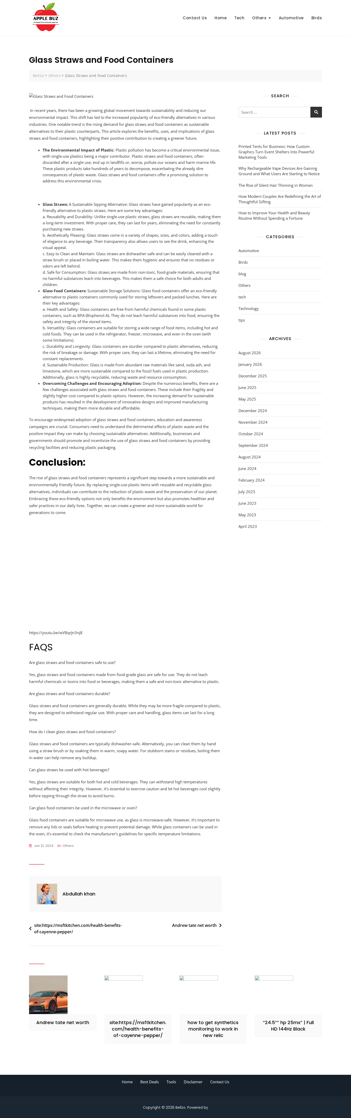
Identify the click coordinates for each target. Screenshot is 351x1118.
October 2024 (250, 433)
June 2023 (247, 503)
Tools (171, 1081)
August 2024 (249, 456)
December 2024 (252, 410)
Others (259, 18)
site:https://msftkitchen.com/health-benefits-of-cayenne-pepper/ (78, 928)
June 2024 (247, 468)
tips (241, 320)
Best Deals (149, 1081)
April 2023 (247, 526)
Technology (248, 308)
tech (242, 296)
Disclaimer (193, 1081)
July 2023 (246, 491)
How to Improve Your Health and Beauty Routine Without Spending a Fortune (274, 215)
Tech (239, 18)
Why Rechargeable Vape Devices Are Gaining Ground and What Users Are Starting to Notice (279, 171)
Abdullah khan (78, 894)
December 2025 (252, 375)
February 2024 (251, 480)
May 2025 (247, 399)
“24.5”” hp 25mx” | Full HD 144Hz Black (288, 1025)
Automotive (291, 18)
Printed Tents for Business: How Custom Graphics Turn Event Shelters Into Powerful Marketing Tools (276, 152)
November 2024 (252, 422)
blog (242, 273)
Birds (316, 18)
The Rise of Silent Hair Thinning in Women (275, 185)
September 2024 (253, 445)
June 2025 (247, 387)
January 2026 (250, 364)
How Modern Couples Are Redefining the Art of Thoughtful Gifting (279, 199)
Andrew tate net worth (194, 925)
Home (221, 18)
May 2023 (247, 514)
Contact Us (195, 18)
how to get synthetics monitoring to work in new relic (213, 1029)
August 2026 (249, 352)
